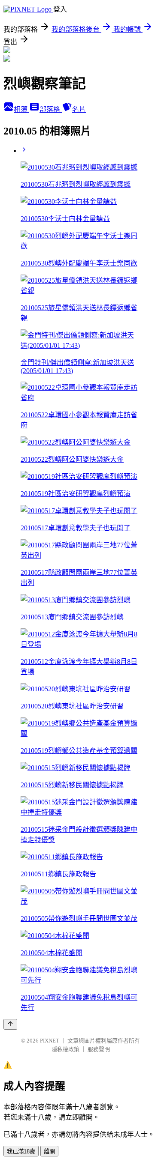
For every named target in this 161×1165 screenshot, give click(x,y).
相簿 (21, 109)
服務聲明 (99, 1049)
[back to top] (10, 1024)
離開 (49, 1151)
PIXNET (49, 1040)
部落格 (50, 109)
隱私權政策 (65, 1049)
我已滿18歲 (21, 1151)
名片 (79, 109)
